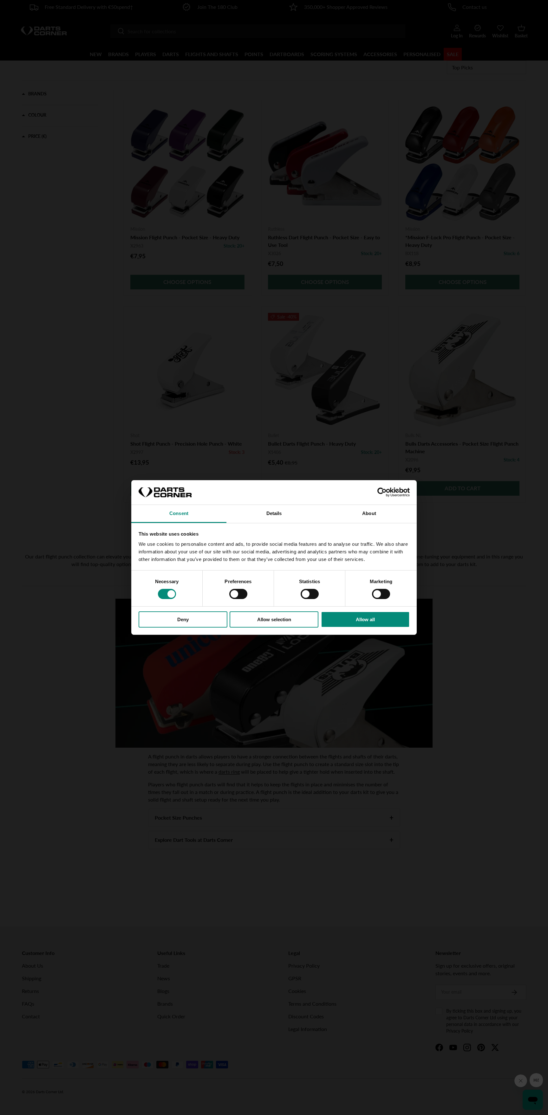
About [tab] (369, 513)
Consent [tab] (178, 513)
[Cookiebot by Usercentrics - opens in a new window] (382, 492)
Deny (183, 619)
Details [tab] (274, 513)
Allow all (365, 619)
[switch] (238, 594)
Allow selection (274, 619)
